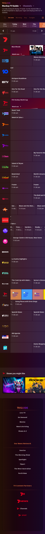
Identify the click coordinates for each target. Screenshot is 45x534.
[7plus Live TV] (22, 509)
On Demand (22, 417)
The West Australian (22, 469)
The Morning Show (22, 455)
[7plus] (22, 495)
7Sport (22, 464)
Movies (22, 422)
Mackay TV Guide (10, 6)
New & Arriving (22, 426)
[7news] (22, 502)
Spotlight (22, 459)
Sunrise (22, 450)
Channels (27, 6)
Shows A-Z (22, 431)
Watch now (15, 54)
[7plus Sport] (22, 516)
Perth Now (22, 473)
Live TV (22, 413)
